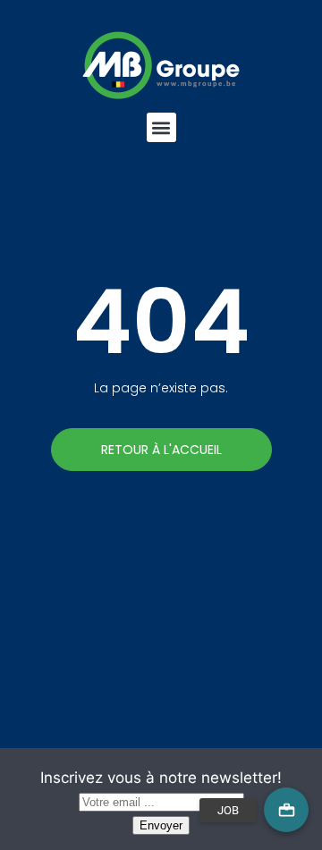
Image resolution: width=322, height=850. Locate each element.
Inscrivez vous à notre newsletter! (161, 778)
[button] (161, 127)
